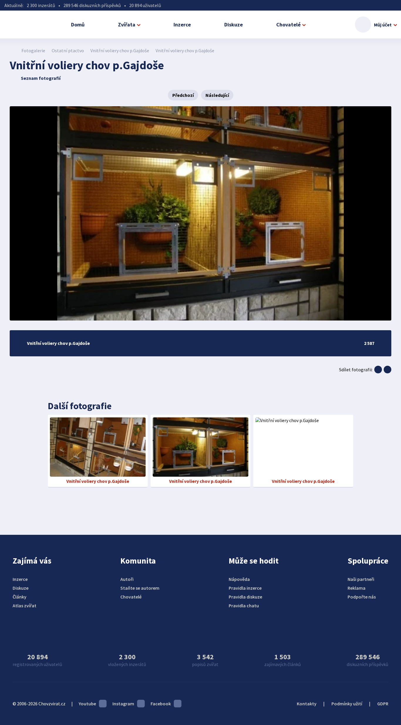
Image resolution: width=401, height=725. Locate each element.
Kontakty (306, 704)
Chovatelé (288, 24)
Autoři (127, 579)
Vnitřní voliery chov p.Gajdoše (119, 50)
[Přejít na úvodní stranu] (13, 50)
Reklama (356, 588)
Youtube (87, 704)
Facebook (161, 704)
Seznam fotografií (40, 78)
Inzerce (182, 24)
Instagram (123, 704)
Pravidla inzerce (245, 588)
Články (19, 597)
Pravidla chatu (244, 605)
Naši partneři (361, 579)
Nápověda (239, 579)
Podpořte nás (362, 597)
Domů (78, 24)
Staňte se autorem (139, 588)
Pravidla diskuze (245, 597)
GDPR (382, 704)
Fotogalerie (33, 50)
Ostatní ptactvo (68, 50)
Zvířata (126, 24)
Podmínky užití (346, 704)
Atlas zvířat (24, 605)
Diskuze (233, 24)
